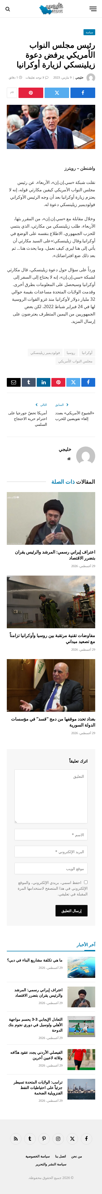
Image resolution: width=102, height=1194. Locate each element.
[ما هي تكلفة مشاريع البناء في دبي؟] (81, 967)
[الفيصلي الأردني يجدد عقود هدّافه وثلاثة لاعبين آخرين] (81, 1059)
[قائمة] (93, 9)
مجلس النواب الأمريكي (75, 361)
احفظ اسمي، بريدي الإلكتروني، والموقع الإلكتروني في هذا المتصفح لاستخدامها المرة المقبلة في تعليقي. (53, 888)
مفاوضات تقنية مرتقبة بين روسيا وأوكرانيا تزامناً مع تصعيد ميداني (52, 638)
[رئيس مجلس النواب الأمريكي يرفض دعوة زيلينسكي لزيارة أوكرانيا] (51, 127)
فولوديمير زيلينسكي (45, 352)
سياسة (89, 32)
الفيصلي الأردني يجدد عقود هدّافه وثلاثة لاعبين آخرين (36, 1055)
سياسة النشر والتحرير (51, 1164)
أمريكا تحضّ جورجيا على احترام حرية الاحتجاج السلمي (27, 418)
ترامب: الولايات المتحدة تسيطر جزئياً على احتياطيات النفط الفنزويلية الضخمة (38, 1087)
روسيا (71, 352)
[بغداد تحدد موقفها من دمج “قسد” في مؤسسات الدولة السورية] (51, 685)
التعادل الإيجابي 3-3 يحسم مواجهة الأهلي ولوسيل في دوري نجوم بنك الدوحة (35, 1025)
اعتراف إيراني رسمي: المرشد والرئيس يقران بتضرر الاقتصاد (55, 555)
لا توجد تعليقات (35, 77)
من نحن (76, 1156)
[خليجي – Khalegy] (51, 9)
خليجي (79, 77)
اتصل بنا (60, 1156)
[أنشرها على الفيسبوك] (82, 93)
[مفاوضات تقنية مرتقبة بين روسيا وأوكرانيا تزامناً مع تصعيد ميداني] (51, 602)
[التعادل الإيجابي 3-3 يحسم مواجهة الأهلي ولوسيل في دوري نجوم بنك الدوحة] (81, 1026)
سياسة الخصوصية (38, 1156)
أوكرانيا (87, 352)
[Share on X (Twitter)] (57, 93)
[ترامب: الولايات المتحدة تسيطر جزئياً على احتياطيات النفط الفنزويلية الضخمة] (81, 1089)
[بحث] (8, 9)
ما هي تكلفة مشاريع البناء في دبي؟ (35, 960)
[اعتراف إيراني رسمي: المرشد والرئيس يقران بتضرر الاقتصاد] (51, 518)
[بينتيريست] (30, 93)
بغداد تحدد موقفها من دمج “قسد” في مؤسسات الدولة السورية (53, 722)
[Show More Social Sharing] (12, 93)
